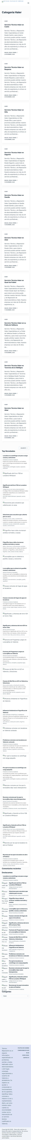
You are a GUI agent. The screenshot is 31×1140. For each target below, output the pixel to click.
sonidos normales (15, 551)
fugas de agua (14, 607)
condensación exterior (14, 721)
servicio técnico (11, 525)
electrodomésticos (7, 662)
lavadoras (20, 607)
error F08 (5, 496)
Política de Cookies (23, 1048)
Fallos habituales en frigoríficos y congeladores (13, 714)
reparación (22, 466)
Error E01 (5, 634)
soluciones (5, 468)
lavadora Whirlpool (11, 496)
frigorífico (5, 551)
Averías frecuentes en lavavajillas (10, 572)
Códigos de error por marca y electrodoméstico (13, 489)
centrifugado (13, 466)
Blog (27, 1052)
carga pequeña (6, 466)
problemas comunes (12, 808)
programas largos (21, 662)
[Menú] (28, 3)
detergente (5, 579)
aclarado (5, 749)
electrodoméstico (12, 579)
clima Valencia (6, 721)
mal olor (14, 692)
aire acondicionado (7, 692)
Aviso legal (25, 1055)
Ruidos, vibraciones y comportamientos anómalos (14, 546)
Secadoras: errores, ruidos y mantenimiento (12, 518)
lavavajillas (19, 579)
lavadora (18, 466)
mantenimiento (16, 524)
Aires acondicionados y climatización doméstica (13, 685)
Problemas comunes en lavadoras (10, 459)
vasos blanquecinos (22, 808)
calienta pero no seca (7, 524)
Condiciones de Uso (23, 1050)
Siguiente (23, 448)
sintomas (23, 634)
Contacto (26, 1057)
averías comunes (6, 607)
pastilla (23, 579)
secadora (5, 525)
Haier (6, 21)
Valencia (21, 551)
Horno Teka (10, 634)
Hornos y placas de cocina (9, 629)
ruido (9, 551)
